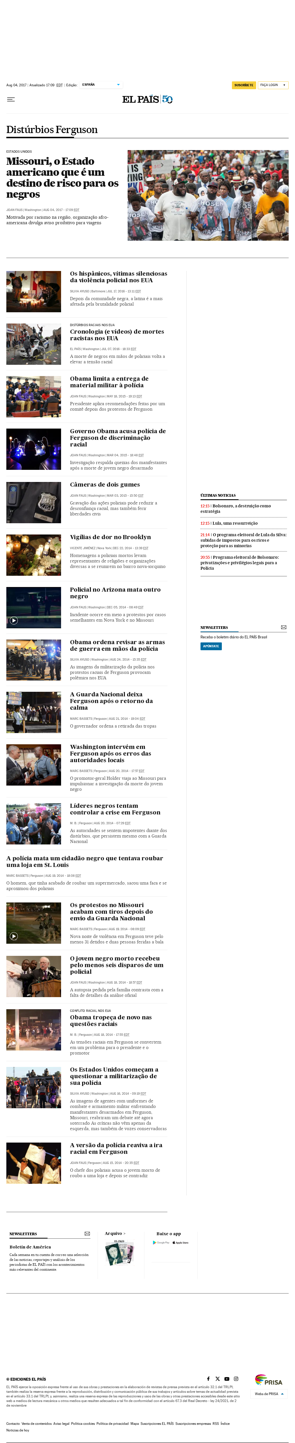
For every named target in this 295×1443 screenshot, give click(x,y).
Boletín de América (30, 1247)
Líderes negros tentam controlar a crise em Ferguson (115, 809)
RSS (216, 1423)
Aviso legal (61, 1423)
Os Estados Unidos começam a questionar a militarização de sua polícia (114, 1076)
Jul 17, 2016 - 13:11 (124, 291)
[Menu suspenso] (11, 99)
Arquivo (113, 1234)
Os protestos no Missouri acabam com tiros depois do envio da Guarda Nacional (111, 912)
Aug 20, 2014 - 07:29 (112, 823)
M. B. (73, 823)
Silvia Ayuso (79, 291)
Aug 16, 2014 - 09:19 (128, 1094)
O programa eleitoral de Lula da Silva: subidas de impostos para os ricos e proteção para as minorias (243, 540)
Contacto (13, 1423)
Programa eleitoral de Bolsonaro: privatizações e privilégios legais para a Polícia (240, 563)
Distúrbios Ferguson (52, 130)
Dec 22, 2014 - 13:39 (130, 548)
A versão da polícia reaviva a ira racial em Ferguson (116, 1149)
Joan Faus (14, 210)
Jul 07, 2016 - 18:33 (118, 349)
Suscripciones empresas (193, 1423)
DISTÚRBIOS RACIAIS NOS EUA (92, 325)
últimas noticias (218, 495)
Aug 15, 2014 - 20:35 (121, 1163)
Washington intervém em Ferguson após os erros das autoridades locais (110, 754)
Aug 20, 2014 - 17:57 (126, 771)
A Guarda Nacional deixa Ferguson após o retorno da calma (111, 701)
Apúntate (211, 646)
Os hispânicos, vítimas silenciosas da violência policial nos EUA (118, 277)
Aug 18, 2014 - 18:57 (124, 982)
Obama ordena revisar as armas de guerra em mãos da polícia (117, 646)
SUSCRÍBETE (244, 85)
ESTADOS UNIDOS (19, 152)
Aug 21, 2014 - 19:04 (127, 719)
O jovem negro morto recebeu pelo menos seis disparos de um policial (117, 965)
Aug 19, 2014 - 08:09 (127, 929)
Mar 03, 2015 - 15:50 (125, 496)
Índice (225, 1423)
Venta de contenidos (37, 1423)
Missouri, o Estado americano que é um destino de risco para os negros (62, 177)
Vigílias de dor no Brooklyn (110, 538)
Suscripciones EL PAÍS (157, 1423)
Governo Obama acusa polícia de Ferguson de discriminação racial (118, 438)
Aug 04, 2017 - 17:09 (61, 210)
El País (75, 349)
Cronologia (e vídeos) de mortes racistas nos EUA (117, 335)
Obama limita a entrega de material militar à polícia (109, 382)
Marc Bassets (81, 719)
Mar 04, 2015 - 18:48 (125, 455)
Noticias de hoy (17, 1430)
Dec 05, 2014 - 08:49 (125, 607)
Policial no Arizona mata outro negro (115, 593)
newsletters (214, 627)
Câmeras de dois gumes (105, 485)
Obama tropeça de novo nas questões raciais (111, 1021)
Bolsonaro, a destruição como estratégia (236, 508)
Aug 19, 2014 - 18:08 (63, 876)
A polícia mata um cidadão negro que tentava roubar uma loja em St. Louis (84, 862)
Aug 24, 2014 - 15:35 (128, 659)
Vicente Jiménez (82, 548)
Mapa (135, 1423)
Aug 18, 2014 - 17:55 (111, 1035)
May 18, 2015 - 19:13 (124, 396)
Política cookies (83, 1423)
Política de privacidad (113, 1423)
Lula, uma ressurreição (235, 523)
